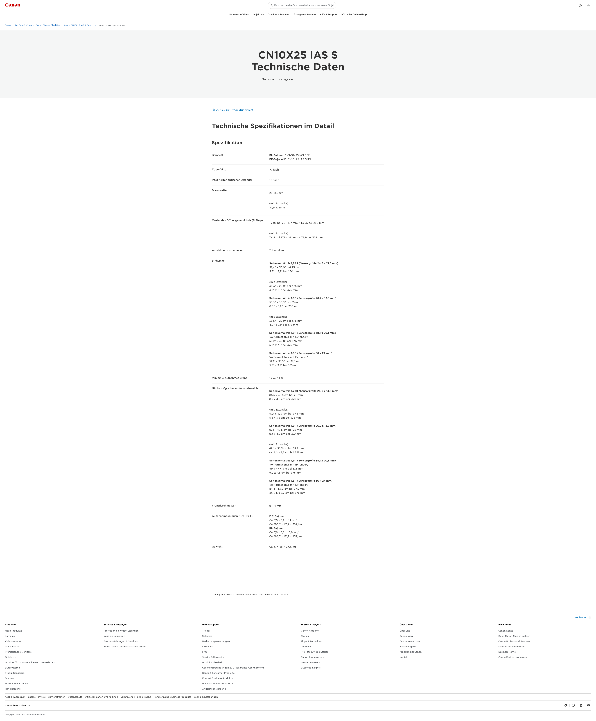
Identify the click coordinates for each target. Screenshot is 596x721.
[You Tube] (588, 705)
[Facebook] (565, 705)
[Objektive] (265, 14)
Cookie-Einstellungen (206, 697)
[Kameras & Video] (250, 14)
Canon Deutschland (16, 705)
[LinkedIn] (580, 705)
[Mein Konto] (580, 5)
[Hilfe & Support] (338, 14)
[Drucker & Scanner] (290, 14)
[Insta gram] (573, 705)
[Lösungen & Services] (317, 14)
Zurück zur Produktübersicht (234, 110)
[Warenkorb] (588, 6)
